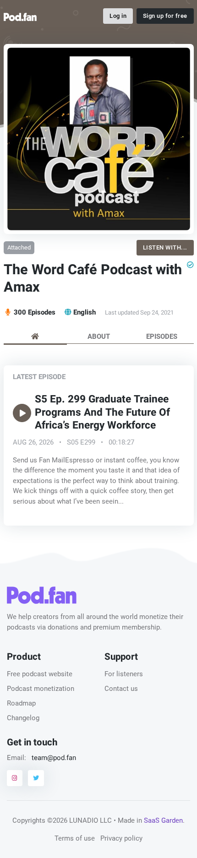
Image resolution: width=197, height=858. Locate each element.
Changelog (23, 718)
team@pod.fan (54, 758)
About (99, 336)
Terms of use (75, 838)
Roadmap (21, 703)
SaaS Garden (163, 820)
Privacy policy (121, 838)
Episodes (161, 336)
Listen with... (165, 247)
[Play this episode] (22, 413)
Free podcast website (39, 674)
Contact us (121, 688)
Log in (117, 15)
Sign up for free (165, 15)
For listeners (123, 674)
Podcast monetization (40, 688)
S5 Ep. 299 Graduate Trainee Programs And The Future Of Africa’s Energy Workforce (102, 413)
